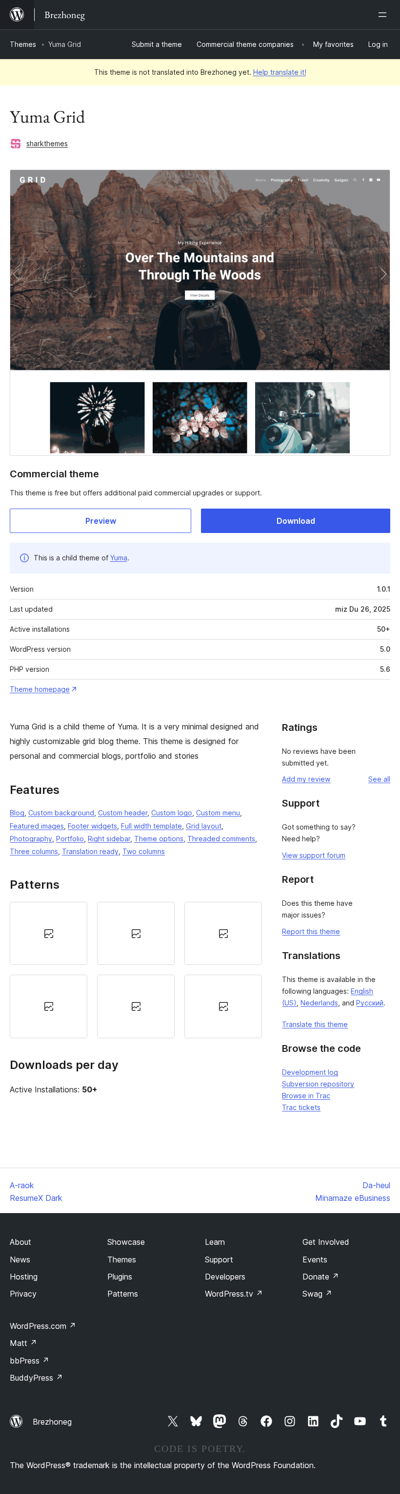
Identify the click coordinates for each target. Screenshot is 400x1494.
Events (314, 1259)
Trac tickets (301, 1107)
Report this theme (311, 931)
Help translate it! (279, 72)
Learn (215, 1242)
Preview (100, 521)
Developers (225, 1276)
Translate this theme (315, 1024)
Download (296, 521)
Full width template (151, 826)
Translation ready (90, 851)
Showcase (126, 1242)
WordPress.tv (234, 1294)
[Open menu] (384, 14)
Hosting (24, 1276)
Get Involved (325, 1242)
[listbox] (136, 970)
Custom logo (171, 813)
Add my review (306, 779)
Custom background (61, 813)
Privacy (23, 1294)
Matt (23, 1343)
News (20, 1259)
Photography (31, 838)
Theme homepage (40, 689)
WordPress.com (43, 1326)
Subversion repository (318, 1084)
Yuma (118, 558)
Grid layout (203, 826)
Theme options (158, 838)
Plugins (119, 1276)
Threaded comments (221, 838)
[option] (48, 933)
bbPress (29, 1361)
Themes (23, 44)
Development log (310, 1072)
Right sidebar (109, 838)
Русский (369, 1003)
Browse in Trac (306, 1095)
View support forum (313, 855)
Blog (17, 813)
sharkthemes (47, 143)
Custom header (122, 813)
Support (219, 1259)
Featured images (37, 826)
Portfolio (70, 838)
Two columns (143, 851)
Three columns (34, 851)
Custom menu (218, 813)
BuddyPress (36, 1378)
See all (379, 779)
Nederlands (319, 1003)
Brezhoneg (52, 1422)
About (20, 1242)
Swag (317, 1294)
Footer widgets (92, 826)
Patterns (122, 1294)
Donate (320, 1276)
